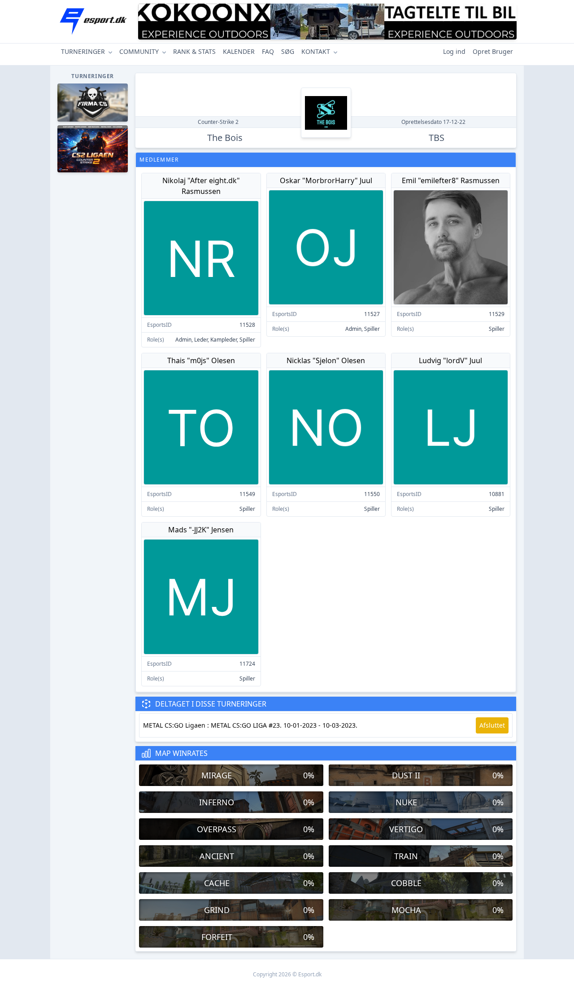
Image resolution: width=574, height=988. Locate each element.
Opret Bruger (493, 51)
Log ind (454, 51)
